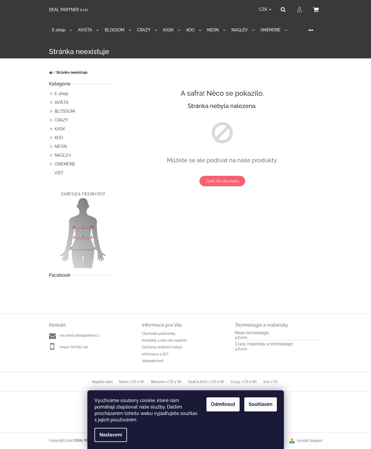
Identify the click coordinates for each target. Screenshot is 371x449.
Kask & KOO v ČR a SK (206, 382)
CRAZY (61, 120)
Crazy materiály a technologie (264, 344)
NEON (61, 146)
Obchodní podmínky (158, 334)
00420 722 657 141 (74, 347)
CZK (263, 9)
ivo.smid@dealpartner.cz (79, 335)
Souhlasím (260, 404)
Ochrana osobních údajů (162, 347)
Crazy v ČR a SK (244, 382)
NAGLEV (63, 155)
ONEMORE (65, 164)
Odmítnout (223, 404)
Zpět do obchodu (222, 181)
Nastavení (110, 435)
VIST (59, 173)
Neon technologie (252, 333)
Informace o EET (155, 354)
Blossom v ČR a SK (166, 382)
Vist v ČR (270, 382)
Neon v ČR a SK (131, 382)
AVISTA (61, 102)
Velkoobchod (152, 361)
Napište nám (102, 382)
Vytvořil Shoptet (309, 441)
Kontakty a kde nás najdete (164, 340)
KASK (60, 128)
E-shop (61, 93)
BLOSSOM (65, 111)
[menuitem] (62, 30)
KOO (59, 137)
